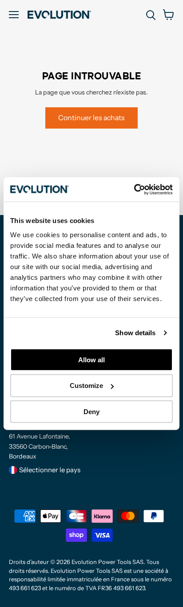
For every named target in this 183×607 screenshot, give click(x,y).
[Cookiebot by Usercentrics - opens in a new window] (134, 189)
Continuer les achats (91, 118)
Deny (91, 411)
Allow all (91, 359)
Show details (135, 333)
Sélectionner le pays (49, 470)
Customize (86, 385)
